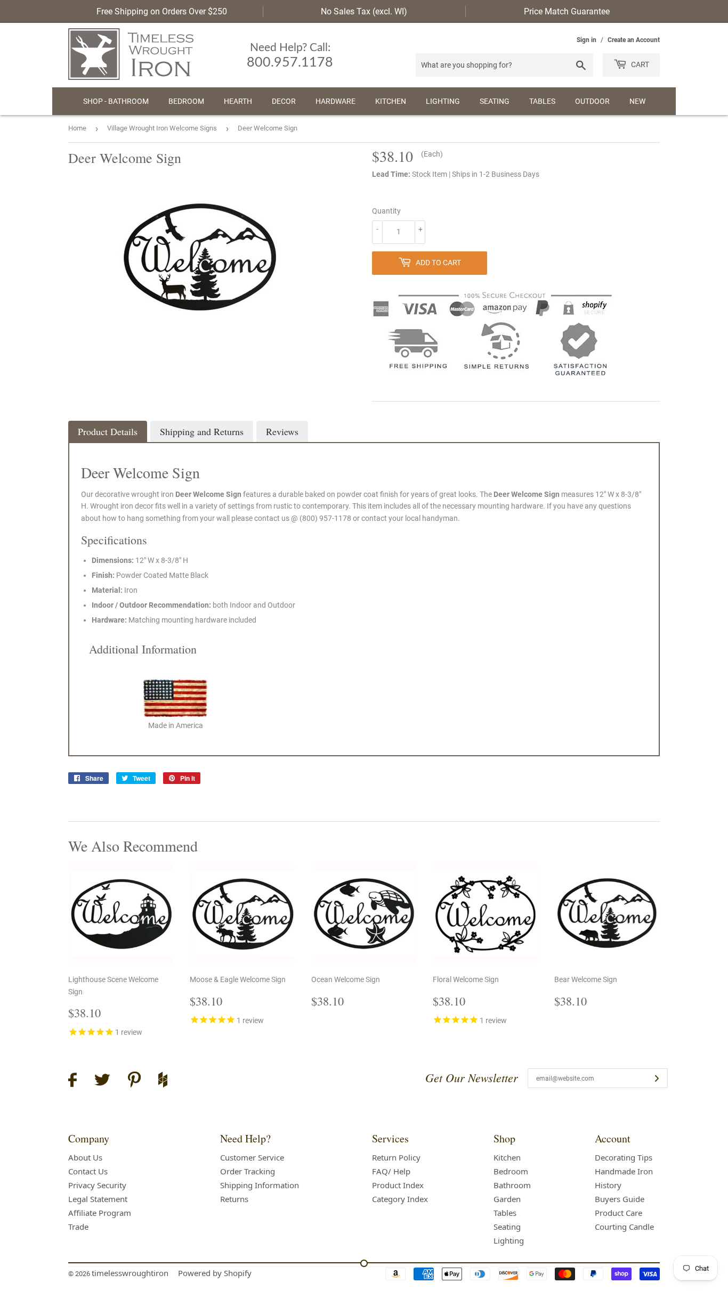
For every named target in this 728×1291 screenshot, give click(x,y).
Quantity (386, 211)
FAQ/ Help (391, 1171)
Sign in (586, 40)
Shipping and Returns (202, 431)
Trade (78, 1226)
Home (77, 128)
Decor (284, 101)
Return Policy (396, 1157)
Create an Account (634, 40)
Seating (494, 101)
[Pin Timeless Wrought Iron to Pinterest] (134, 1081)
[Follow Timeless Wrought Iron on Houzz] (162, 1081)
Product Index (398, 1185)
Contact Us (88, 1171)
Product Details (107, 431)
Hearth (238, 101)
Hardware (335, 101)
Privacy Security (97, 1185)
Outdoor (592, 101)
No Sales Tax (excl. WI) (364, 11)
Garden (507, 1199)
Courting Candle (624, 1226)
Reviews (282, 431)
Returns (234, 1199)
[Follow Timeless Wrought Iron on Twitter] (102, 1081)
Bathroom (512, 1185)
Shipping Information (259, 1185)
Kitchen (390, 101)
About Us (85, 1157)
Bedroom (186, 101)
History (608, 1185)
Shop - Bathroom (116, 101)
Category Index (400, 1199)
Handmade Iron (624, 1171)
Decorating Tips (623, 1157)
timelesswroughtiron (130, 1273)
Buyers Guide (619, 1199)
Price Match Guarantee (567, 11)
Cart (639, 64)
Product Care (618, 1212)
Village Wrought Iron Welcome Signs (162, 128)
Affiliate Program (99, 1212)
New (637, 101)
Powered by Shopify (215, 1273)
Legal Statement (97, 1199)
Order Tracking (247, 1171)
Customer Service (252, 1157)
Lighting (443, 101)
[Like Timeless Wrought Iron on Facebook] (72, 1081)
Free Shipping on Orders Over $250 (161, 11)
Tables (542, 101)
